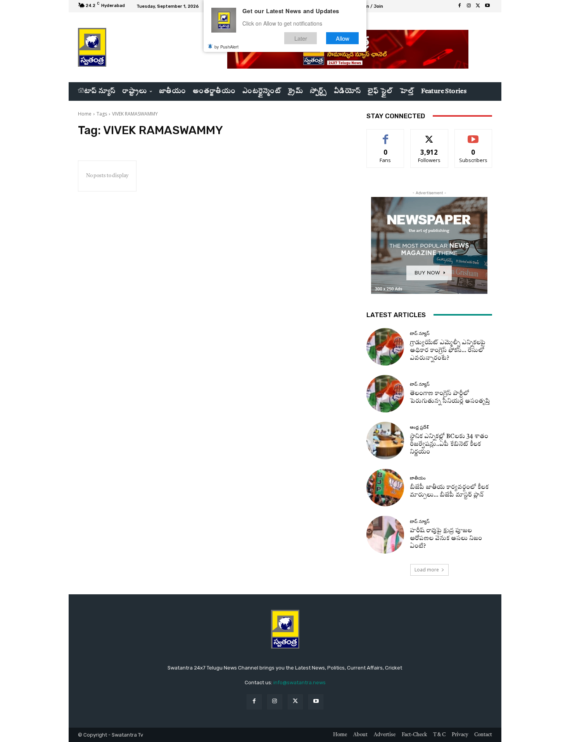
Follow (429, 135)
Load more (427, 569)
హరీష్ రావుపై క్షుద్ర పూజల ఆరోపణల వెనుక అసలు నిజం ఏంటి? (446, 538)
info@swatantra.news (299, 682)
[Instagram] (468, 6)
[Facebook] (459, 6)
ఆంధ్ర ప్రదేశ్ (419, 427)
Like (385, 135)
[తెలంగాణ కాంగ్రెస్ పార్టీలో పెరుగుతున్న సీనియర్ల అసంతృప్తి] (385, 393)
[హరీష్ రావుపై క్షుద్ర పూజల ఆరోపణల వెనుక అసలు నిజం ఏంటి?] (385, 534)
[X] (478, 6)
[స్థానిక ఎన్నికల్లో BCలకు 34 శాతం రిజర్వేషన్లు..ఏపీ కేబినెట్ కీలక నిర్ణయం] (385, 440)
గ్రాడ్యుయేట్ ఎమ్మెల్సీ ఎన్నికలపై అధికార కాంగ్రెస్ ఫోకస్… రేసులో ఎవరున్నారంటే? (447, 350)
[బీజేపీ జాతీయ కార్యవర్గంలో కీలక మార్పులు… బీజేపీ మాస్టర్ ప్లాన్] (385, 487)
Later (300, 38)
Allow (342, 38)
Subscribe (473, 135)
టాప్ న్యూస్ (420, 333)
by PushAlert (226, 46)
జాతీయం (418, 478)
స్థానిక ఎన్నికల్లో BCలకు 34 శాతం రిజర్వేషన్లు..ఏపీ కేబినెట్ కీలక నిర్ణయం (449, 444)
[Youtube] (487, 6)
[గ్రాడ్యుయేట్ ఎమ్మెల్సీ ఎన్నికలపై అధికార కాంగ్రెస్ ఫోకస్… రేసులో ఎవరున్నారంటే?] (385, 347)
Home (85, 113)
